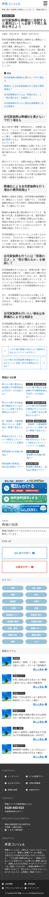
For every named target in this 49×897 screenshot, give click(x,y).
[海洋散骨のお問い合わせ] (24, 509)
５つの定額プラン (36, 776)
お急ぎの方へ (34, 790)
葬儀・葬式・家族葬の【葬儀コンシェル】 (17, 10)
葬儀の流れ (12, 635)
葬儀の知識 (40, 10)
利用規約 (31, 884)
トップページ (13, 776)
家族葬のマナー (12, 615)
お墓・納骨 (36, 588)
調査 (8, 139)
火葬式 (36, 601)
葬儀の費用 (36, 635)
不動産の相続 (36, 621)
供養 (36, 608)
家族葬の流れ (36, 615)
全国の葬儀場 (34, 783)
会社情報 (9, 884)
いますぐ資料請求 (15, 830)
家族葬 (13, 601)
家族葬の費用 (12, 621)
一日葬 (13, 608)
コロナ (36, 642)
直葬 (13, 642)
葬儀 (13, 595)
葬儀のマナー (36, 628)
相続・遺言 (12, 628)
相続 (13, 588)
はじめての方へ (14, 783)
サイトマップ (33, 888)
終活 (36, 595)
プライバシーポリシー (14, 888)
